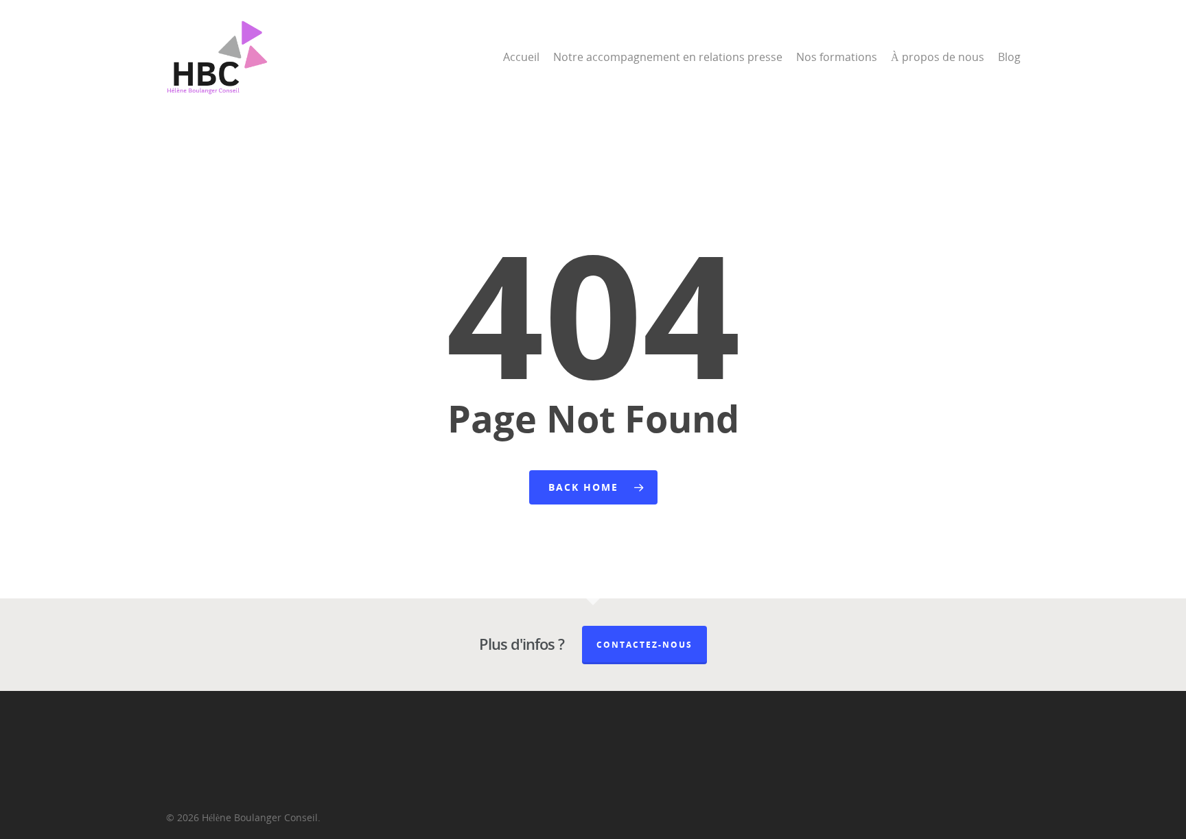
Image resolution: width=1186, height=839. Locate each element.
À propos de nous (937, 56)
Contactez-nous (644, 644)
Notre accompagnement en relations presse (667, 56)
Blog (1009, 56)
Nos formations (836, 56)
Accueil (521, 56)
